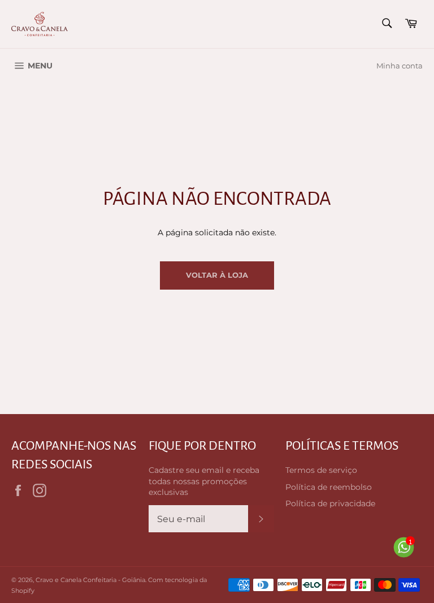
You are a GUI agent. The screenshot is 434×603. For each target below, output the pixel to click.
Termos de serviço (321, 470)
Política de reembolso (328, 487)
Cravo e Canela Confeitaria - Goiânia (90, 580)
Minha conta (399, 65)
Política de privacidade (330, 503)
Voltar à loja (217, 274)
